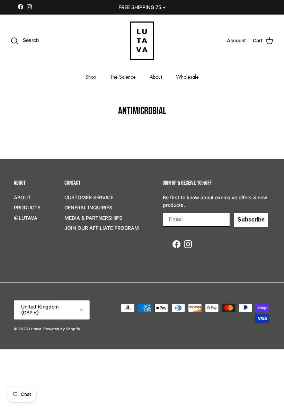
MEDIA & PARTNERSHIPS (93, 218)
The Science (123, 77)
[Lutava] (142, 40)
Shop (91, 77)
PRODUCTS (27, 207)
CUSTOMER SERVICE (88, 197)
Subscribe (251, 220)
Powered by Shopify (61, 329)
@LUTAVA (25, 218)
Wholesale (187, 77)
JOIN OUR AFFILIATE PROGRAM (101, 228)
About (156, 77)
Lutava (35, 329)
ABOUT (22, 197)
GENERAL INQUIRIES (88, 207)
